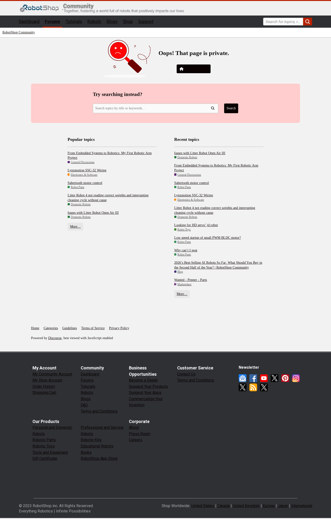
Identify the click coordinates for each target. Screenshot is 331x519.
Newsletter (242, 378)
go (307, 21)
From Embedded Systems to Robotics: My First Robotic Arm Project (110, 155)
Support (145, 21)
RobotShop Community (18, 32)
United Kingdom (246, 505)
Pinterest (285, 378)
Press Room (139, 433)
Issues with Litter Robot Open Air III (93, 213)
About (134, 427)
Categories (51, 328)
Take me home (196, 69)
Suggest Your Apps (145, 392)
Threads (242, 387)
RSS (253, 387)
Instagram (296, 378)
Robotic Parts (44, 440)
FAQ (84, 405)
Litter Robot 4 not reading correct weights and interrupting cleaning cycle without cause (108, 197)
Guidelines (69, 328)
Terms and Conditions (99, 411)
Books (86, 452)
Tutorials (73, 21)
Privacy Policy (119, 328)
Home (35, 328)
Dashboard (29, 21)
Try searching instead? (117, 94)
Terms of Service (93, 328)
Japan (283, 505)
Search (231, 108)
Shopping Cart (44, 392)
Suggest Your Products (148, 386)
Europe (269, 505)
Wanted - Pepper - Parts (190, 280)
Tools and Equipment (50, 452)
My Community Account (52, 374)
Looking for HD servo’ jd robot (196, 225)
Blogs (112, 21)
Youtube (264, 378)
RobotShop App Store (99, 458)
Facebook (253, 378)
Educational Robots (97, 446)
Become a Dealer (143, 380)
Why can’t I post (185, 250)
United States (202, 505)
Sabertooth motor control (85, 183)
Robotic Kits (91, 440)
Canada (223, 505)
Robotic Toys (43, 446)
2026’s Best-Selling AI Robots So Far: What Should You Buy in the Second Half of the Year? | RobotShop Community (218, 265)
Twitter (274, 378)
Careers (135, 440)
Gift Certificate (44, 458)
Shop (128, 21)
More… (75, 226)
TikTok (264, 387)
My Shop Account (47, 380)
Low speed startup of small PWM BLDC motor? (207, 238)
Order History (43, 386)
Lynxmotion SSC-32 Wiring (87, 170)
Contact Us (186, 374)
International (301, 505)
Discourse (55, 338)
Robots (94, 21)
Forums (52, 21)
